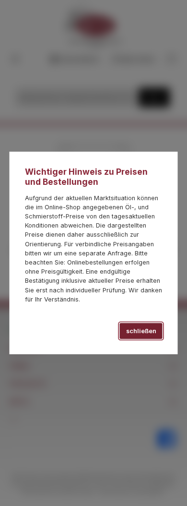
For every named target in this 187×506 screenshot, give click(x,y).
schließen (141, 331)
